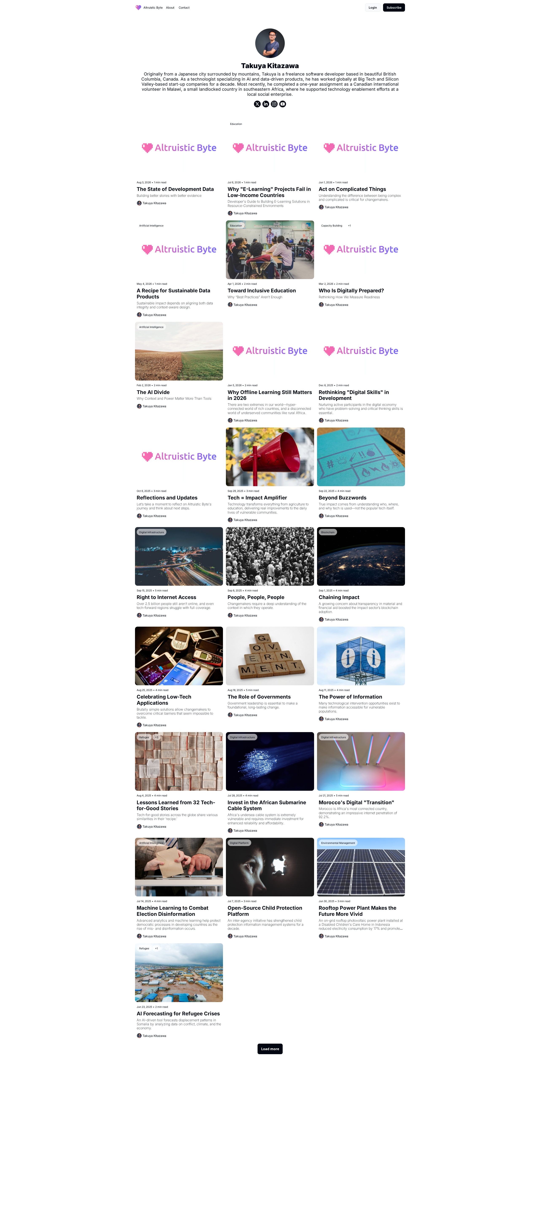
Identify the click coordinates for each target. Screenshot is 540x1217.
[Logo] (138, 7)
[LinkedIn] (265, 104)
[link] (270, 67)
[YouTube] (282, 104)
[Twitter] (257, 104)
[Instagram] (274, 104)
